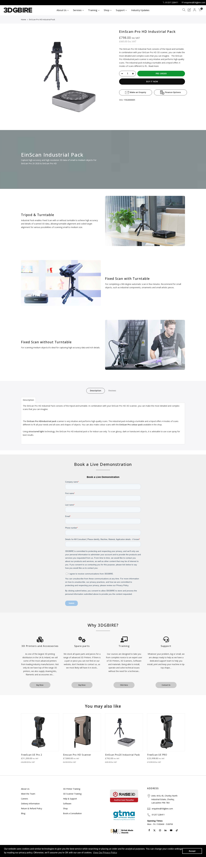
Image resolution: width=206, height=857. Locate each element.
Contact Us (166, 685)
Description (95, 390)
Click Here (124, 685)
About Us (25, 789)
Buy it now (152, 81)
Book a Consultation (72, 813)
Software (67, 803)
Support (166, 646)
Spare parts (82, 646)
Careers (24, 798)
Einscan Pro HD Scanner (77, 754)
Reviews (112, 390)
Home (23, 19)
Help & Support (70, 798)
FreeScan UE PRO (157, 754)
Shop (65, 808)
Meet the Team (28, 793)
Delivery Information (30, 803)
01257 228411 (171, 2)
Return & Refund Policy (31, 808)
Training (124, 646)
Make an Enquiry (137, 92)
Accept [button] (192, 851)
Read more (153, 66)
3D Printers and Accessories (39, 646)
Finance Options (172, 92)
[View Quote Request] (189, 10)
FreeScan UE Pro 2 (31, 754)
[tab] (28, 400)
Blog (23, 813)
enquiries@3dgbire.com (194, 2)
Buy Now (39, 685)
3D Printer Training (71, 789)
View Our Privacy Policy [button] (105, 852)
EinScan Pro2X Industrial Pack (122, 754)
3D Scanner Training (72, 793)
